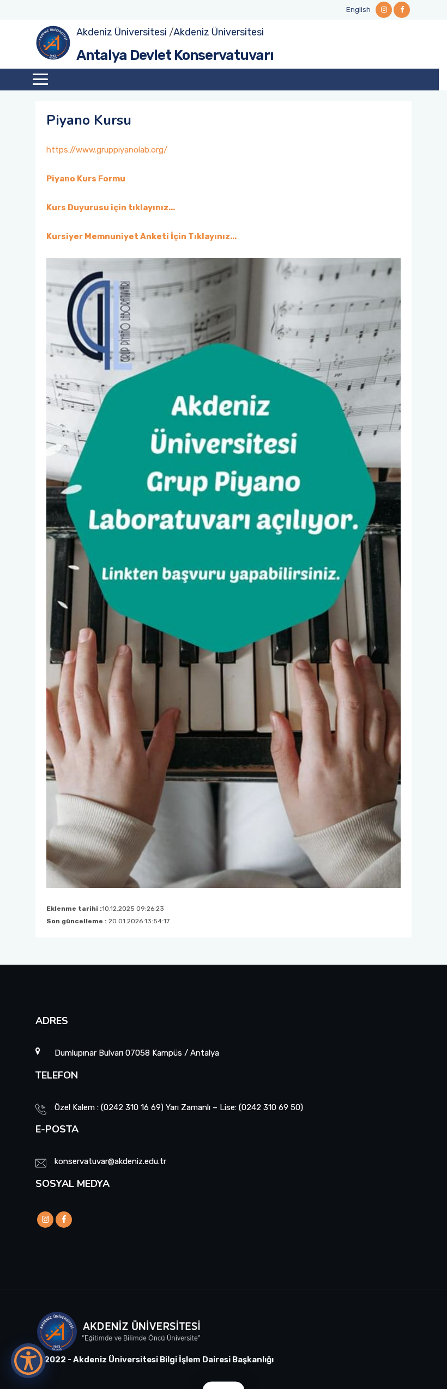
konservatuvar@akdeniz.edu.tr (110, 1161)
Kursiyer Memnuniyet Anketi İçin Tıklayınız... (141, 236)
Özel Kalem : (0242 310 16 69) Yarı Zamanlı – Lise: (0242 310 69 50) (179, 1107)
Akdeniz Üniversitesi (121, 32)
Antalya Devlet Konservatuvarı (175, 55)
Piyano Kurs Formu (85, 179)
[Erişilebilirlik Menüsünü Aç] (28, 1360)
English (358, 9)
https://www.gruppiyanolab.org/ (106, 150)
